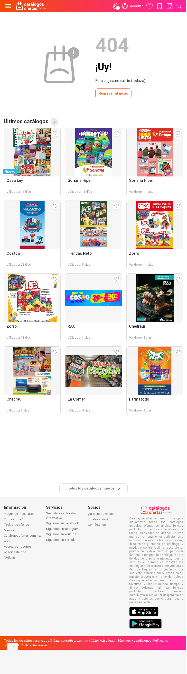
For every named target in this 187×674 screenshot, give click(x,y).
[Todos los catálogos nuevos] (54, 122)
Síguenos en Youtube (61, 534)
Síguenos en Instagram (62, 529)
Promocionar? (14, 519)
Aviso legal (107, 640)
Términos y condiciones (134, 640)
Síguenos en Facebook (62, 523)
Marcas (9, 530)
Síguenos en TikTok (60, 540)
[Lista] (169, 6)
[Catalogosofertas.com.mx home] (31, 6)
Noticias (10, 557)
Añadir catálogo (15, 552)
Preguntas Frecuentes (19, 514)
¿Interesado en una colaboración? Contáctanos (101, 519)
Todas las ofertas (16, 524)
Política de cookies (34, 645)
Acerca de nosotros (18, 546)
